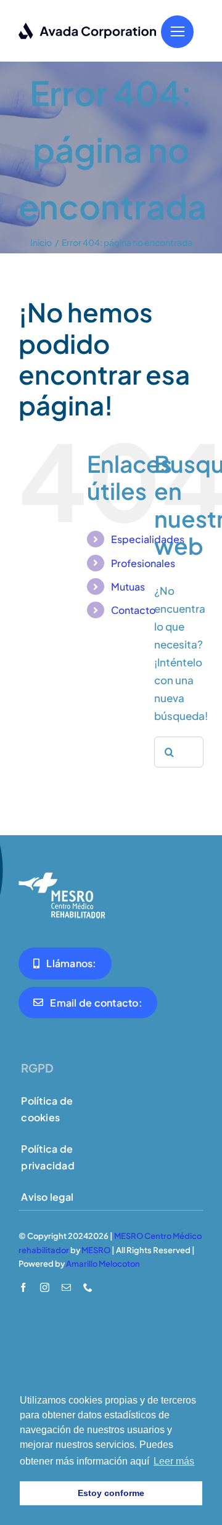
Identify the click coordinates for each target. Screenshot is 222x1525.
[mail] (66, 1287)
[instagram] (44, 1287)
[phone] (87, 1287)
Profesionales (143, 563)
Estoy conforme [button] (111, 1493)
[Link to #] (177, 31)
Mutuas (128, 586)
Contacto (133, 609)
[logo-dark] (87, 27)
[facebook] (23, 1287)
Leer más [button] (174, 1461)
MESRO (95, 1250)
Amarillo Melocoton (103, 1264)
